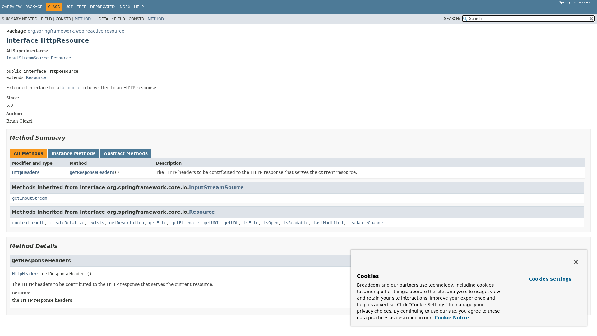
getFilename (185, 222)
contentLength (28, 222)
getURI (211, 222)
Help (139, 7)
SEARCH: (452, 18)
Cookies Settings (550, 279)
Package (34, 7)
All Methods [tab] (28, 153)
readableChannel (366, 222)
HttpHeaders (25, 172)
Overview (12, 7)
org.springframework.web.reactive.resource (76, 31)
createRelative (66, 222)
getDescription (126, 222)
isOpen (270, 222)
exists (96, 222)
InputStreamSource (27, 57)
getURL (231, 222)
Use (69, 7)
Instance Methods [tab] (73, 153)
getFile (157, 222)
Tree (81, 7)
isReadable (295, 222)
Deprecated (102, 7)
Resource (61, 57)
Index (124, 7)
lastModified (328, 222)
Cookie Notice (451, 317)
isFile (250, 222)
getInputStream (29, 198)
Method (83, 19)
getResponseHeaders (92, 172)
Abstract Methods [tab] (126, 153)
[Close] (576, 262)
